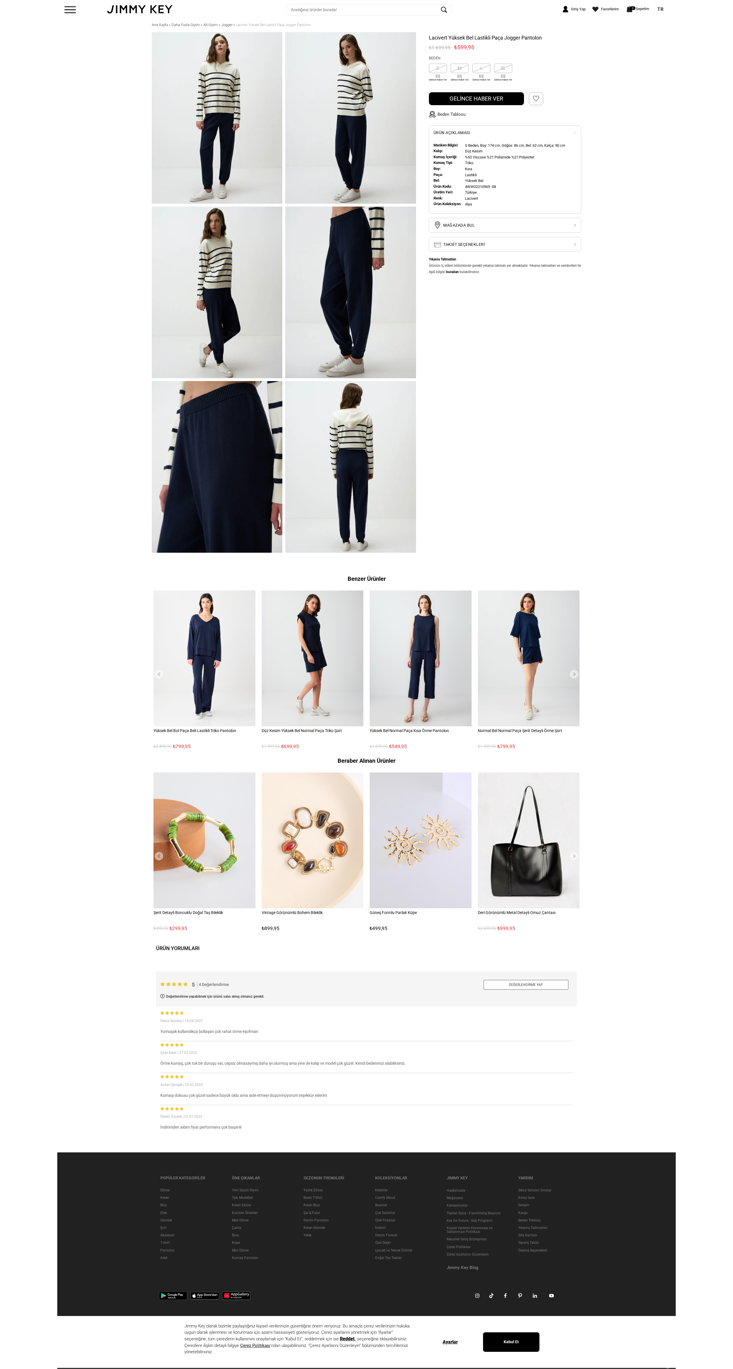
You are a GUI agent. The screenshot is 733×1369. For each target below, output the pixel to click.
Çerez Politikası (458, 1247)
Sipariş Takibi (528, 1243)
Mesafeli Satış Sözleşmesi (466, 1239)
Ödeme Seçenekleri (532, 1250)
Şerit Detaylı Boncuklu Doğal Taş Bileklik (188, 912)
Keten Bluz (312, 1205)
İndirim (380, 1228)
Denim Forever (386, 1235)
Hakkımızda (456, 1190)
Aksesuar (167, 1235)
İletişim (523, 1205)
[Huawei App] (236, 1295)
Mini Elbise (240, 1250)
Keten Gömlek (314, 1228)
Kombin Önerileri (245, 1213)
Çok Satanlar (385, 1213)
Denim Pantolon (316, 1220)
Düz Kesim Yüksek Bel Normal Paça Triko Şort (302, 730)
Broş (235, 1235)
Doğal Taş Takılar (388, 1258)
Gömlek (166, 1220)
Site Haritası (527, 1235)
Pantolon (167, 1250)
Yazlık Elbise (313, 1190)
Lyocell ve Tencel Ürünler (393, 1250)
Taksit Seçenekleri (463, 244)
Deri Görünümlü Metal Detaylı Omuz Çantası (516, 912)
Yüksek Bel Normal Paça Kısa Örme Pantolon (409, 730)
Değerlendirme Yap (526, 985)
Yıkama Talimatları (532, 1228)
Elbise (165, 1190)
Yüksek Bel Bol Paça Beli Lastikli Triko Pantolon (194, 730)
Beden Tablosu (529, 1220)
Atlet (164, 1258)
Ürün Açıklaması (452, 132)
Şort (163, 1228)
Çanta (236, 1228)
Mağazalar (455, 1198)
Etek (163, 1213)
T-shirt (165, 1243)
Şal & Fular (312, 1213)
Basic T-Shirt (313, 1198)
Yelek (308, 1235)
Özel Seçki (383, 1243)
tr (660, 9)
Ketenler (381, 1190)
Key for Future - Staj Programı (469, 1221)
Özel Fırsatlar (385, 1220)
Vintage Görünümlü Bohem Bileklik (292, 912)
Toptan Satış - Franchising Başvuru (474, 1213)
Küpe (236, 1243)
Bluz (163, 1205)
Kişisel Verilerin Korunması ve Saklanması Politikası (469, 1230)
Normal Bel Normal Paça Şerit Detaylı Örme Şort (520, 730)
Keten (164, 1198)
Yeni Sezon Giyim (245, 1190)
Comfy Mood (385, 1198)
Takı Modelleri (242, 1198)
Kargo (523, 1213)
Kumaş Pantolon (245, 1258)
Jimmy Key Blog (462, 1267)
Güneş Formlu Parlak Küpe (393, 912)
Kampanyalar (457, 1205)
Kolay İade (526, 1198)
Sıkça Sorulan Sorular (534, 1190)
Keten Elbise (241, 1205)
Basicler (381, 1205)
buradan (452, 272)
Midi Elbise (240, 1220)
